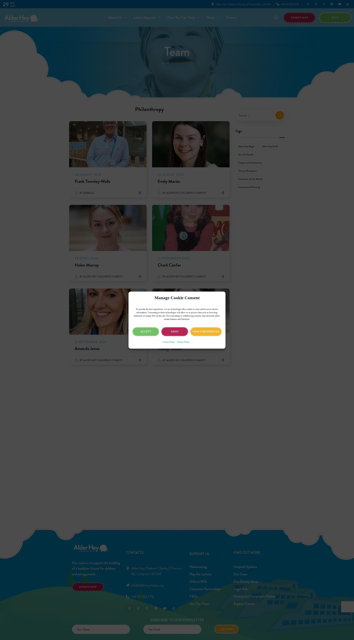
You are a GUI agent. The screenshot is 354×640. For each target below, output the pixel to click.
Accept (145, 332)
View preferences (205, 332)
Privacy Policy (183, 342)
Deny (175, 332)
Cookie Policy (169, 342)
